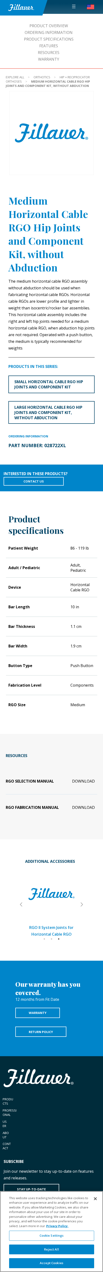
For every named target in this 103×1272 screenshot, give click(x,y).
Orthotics (42, 77)
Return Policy (41, 1032)
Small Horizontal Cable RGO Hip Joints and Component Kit (48, 384)
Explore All (15, 77)
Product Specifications (49, 39)
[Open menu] (74, 6)
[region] (51, 1231)
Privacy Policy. (57, 1226)
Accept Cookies (51, 1263)
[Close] (95, 1198)
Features (48, 45)
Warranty (48, 59)
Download (83, 781)
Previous (21, 904)
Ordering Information (49, 32)
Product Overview (48, 25)
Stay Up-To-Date (31, 1189)
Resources (48, 52)
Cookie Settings (52, 1235)
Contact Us (33, 481)
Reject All (51, 1249)
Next (81, 904)
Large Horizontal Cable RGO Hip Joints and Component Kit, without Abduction (48, 412)
